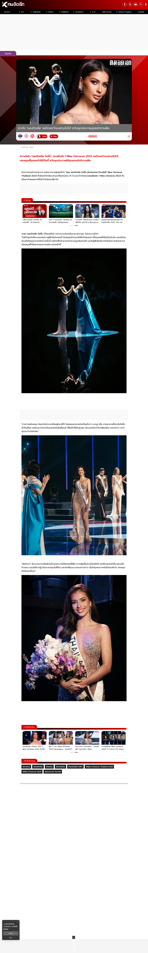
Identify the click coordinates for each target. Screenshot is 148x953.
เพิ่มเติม (5, 929)
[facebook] (125, 4)
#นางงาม (26, 766)
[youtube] (135, 4)
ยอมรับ (11, 933)
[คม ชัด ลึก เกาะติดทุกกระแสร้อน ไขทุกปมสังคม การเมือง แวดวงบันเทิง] (74, 5)
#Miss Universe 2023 (32, 771)
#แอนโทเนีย (38, 766)
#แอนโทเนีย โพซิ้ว (75, 766)
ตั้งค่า (11, 938)
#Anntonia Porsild (53, 771)
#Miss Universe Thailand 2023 (99, 766)
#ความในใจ (60, 766)
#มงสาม (49, 766)
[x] (130, 4)
